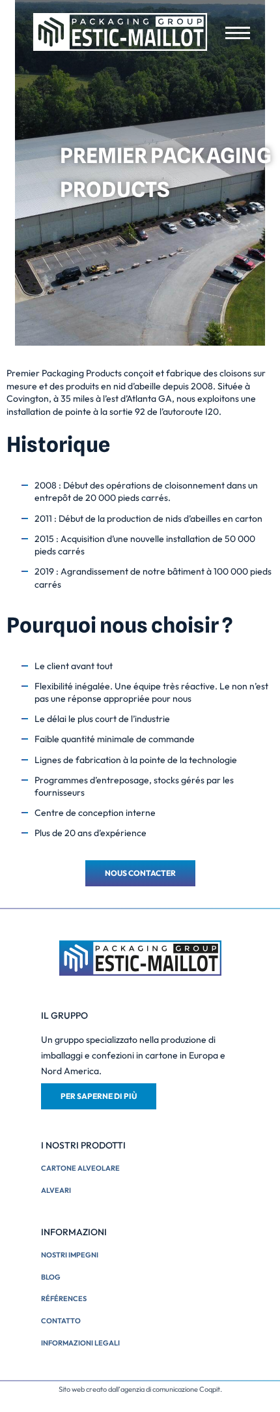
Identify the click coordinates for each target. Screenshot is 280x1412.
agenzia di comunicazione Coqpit (170, 1389)
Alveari (56, 1190)
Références (64, 1298)
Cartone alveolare (80, 1168)
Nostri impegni (69, 1254)
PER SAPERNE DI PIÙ (99, 1096)
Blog (51, 1277)
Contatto (61, 1320)
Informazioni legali (80, 1342)
